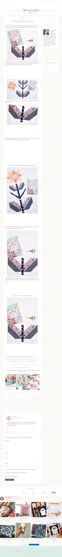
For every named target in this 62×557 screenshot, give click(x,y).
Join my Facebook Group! (10, 370)
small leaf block (30, 138)
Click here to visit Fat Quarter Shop (22, 295)
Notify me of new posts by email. (11, 476)
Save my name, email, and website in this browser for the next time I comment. (20, 469)
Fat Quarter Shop (30, 359)
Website (6, 463)
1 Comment (22, 23)
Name (6, 453)
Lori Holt (12, 361)
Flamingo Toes (31, 11)
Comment (7, 440)
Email (6, 458)
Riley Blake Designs (33, 361)
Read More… (49, 45)
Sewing (18, 359)
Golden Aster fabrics (13, 61)
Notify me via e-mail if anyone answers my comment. (16, 472)
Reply (7, 428)
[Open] (7, 509)
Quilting (14, 359)
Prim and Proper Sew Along (21, 361)
